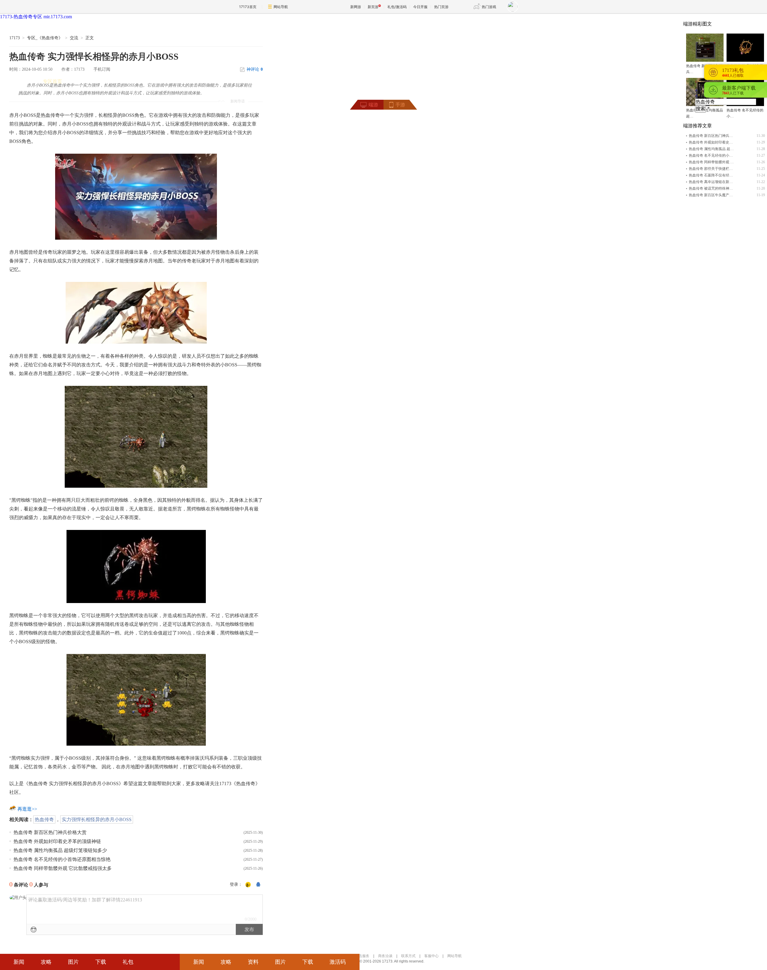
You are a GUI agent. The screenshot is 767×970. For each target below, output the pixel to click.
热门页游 (441, 6)
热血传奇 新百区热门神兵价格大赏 (50, 832)
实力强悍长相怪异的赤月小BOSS (97, 819)
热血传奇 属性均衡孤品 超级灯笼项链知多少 (60, 850)
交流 (74, 38)
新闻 (18, 962)
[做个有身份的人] (248, 885)
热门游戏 (489, 6)
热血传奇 (44, 819)
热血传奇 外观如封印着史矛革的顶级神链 (57, 841)
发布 (249, 929)
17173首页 (247, 6)
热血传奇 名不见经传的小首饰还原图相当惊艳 (62, 859)
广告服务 (362, 956)
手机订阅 (101, 69)
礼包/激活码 (397, 6)
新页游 (373, 6)
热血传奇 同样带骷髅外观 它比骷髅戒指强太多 (62, 868)
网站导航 (281, 6)
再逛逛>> (27, 809)
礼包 (128, 962)
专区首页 (52, 81)
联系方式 (408, 956)
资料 (253, 962)
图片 (73, 962)
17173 (14, 38)
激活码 (338, 962)
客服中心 (431, 956)
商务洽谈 (385, 956)
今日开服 (420, 6)
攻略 (46, 962)
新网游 (355, 6)
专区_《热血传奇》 (45, 38)
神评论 (255, 69)
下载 (100, 962)
